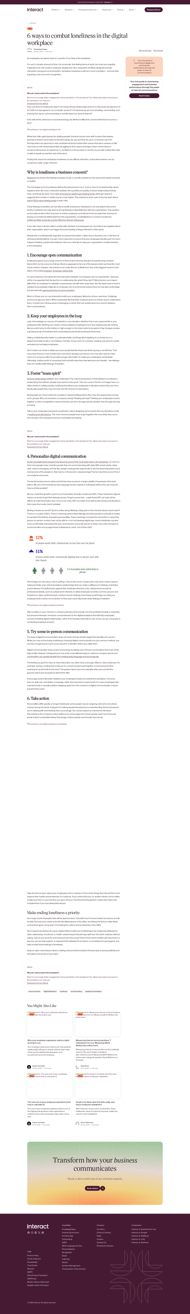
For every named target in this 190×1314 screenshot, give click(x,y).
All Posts (33, 23)
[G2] (42, 1233)
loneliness (63, 991)
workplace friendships (93, 991)
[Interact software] (42, 1226)
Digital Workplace (50, 991)
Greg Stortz (85, 1066)
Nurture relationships (36, 378)
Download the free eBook (37, 103)
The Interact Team (40, 49)
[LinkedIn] (35, 1233)
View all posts (158, 50)
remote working (76, 991)
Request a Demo (153, 9)
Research (31, 177)
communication (34, 991)
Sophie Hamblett (38, 1066)
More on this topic (145, 50)
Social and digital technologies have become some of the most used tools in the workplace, (68, 461)
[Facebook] (28, 1233)
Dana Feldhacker (87, 1122)
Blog (29, 29)
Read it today (144, 95)
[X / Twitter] (39, 1233)
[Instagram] (32, 1233)
